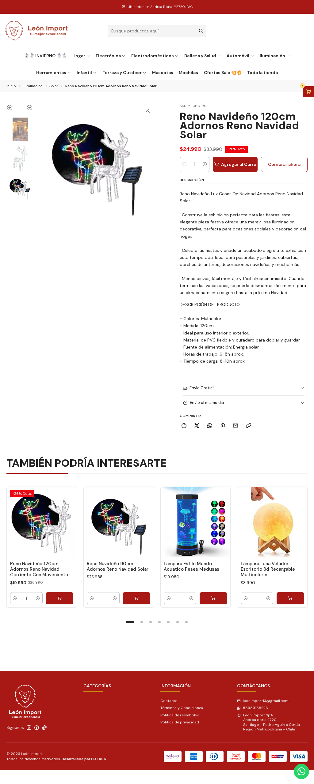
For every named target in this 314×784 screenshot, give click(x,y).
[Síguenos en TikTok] (44, 727)
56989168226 (255, 707)
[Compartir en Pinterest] (222, 426)
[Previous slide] (13, 109)
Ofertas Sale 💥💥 (223, 72)
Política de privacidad (179, 722)
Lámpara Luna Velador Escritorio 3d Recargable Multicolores (268, 569)
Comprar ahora (284, 164)
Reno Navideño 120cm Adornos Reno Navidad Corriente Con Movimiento (39, 569)
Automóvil (238, 55)
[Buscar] (201, 31)
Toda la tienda (262, 72)
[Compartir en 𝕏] (196, 426)
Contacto (169, 700)
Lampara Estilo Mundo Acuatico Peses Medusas (191, 566)
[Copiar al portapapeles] (248, 426)
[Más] (66, 521)
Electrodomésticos (152, 55)
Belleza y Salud (200, 55)
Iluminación (272, 55)
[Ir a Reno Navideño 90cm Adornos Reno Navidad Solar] (119, 522)
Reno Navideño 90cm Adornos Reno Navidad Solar (117, 566)
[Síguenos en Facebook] (36, 727)
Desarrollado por (84, 759)
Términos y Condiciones (181, 707)
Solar (53, 86)
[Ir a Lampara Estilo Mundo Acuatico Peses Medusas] (196, 522)
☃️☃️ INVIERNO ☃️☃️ (45, 55)
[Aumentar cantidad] (204, 164)
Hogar (78, 55)
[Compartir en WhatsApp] (209, 426)
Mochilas (188, 72)
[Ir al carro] (308, 91)
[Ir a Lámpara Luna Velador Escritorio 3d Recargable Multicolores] (272, 522)
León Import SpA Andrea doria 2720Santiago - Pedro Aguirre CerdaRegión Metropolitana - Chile (271, 722)
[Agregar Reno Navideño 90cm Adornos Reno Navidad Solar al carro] (136, 598)
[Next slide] (26, 109)
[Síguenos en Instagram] (29, 727)
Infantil (84, 72)
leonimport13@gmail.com (266, 700)
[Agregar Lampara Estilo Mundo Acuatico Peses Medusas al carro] (213, 598)
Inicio (11, 86)
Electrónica (108, 55)
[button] (130, 622)
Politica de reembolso (179, 715)
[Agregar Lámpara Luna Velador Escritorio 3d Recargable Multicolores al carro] (290, 598)
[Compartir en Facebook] (184, 426)
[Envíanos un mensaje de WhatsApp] (301, 771)
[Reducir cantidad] (184, 164)
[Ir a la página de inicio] (36, 31)
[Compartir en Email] (235, 426)
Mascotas (162, 72)
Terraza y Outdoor (122, 72)
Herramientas (51, 72)
